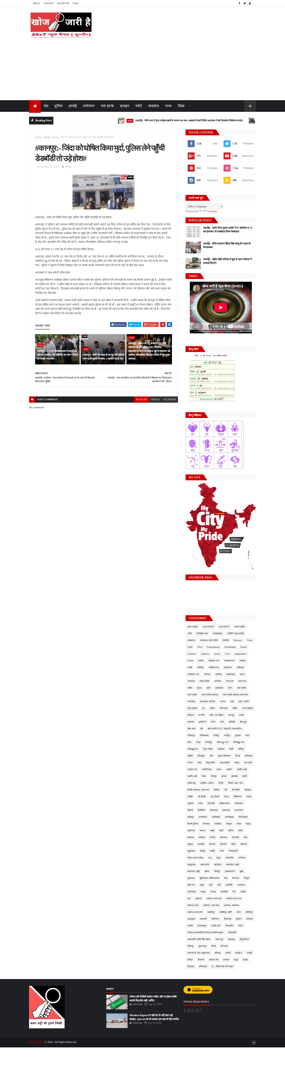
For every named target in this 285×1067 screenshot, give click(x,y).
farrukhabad (230, 647)
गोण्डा (198, 742)
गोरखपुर (208, 742)
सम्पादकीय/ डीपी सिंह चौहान (199, 939)
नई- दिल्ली (215, 796)
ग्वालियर (221, 749)
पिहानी (190, 810)
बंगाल (239, 823)
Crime (249, 640)
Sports (217, 654)
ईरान (230, 687)
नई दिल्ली (202, 796)
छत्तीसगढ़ (248, 755)
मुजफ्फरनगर (230, 871)
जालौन (229, 769)
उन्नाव (222, 701)
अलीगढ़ (218, 674)
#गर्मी (189, 633)
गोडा (247, 735)
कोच (222, 721)
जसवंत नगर (192, 769)
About (37, 3)
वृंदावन (238, 919)
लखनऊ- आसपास (231, 905)
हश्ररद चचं (213, 959)
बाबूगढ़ (190, 844)
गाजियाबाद (204, 735)
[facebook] (239, 3)
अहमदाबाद (230, 674)
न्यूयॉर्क (190, 803)
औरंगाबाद (224, 708)
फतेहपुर (190, 817)
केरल (213, 721)
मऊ (210, 857)
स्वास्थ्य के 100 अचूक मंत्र (198, 952)
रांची (219, 885)
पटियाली (211, 803)
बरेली (221, 830)
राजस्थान (241, 885)
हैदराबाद (190, 966)
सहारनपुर (219, 939)
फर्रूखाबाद (229, 817)
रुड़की (243, 891)
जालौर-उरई (192, 776)
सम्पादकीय (232, 932)
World (190, 660)
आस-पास (242, 681)
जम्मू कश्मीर (210, 762)
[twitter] (245, 3)
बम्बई (212, 830)
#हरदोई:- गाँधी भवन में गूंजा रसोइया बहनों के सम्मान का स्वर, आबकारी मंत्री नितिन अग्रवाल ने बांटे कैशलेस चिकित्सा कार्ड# (170, 120)
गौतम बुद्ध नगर (222, 742)
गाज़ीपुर (227, 735)
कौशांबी (232, 721)
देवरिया (217, 789)
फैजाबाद (206, 823)
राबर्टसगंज (191, 891)
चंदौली (190, 755)
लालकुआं (191, 919)
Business (238, 640)
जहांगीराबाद (207, 769)
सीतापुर (190, 946)
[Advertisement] (142, 71)
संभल (240, 925)
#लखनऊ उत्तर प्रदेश (209, 640)
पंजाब (200, 803)
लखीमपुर (211, 912)
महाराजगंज (204, 864)
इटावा (199, 687)
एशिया (212, 708)
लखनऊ (198, 898)
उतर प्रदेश (241, 687)
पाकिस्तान (239, 803)
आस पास (229, 681)
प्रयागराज (239, 810)
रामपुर (203, 891)
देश (46, 106)
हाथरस (226, 959)
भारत (222, 851)
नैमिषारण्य (238, 796)
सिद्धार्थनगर (244, 939)
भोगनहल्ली (233, 851)
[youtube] (250, 3)
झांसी (245, 776)
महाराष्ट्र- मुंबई (193, 871)
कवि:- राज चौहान (217, 715)
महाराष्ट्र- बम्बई (232, 864)
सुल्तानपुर (202, 946)
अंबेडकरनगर (229, 660)
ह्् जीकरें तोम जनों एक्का (222, 966)
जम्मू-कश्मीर (224, 762)
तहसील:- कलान (207, 783)
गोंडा (189, 742)
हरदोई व (238, 952)
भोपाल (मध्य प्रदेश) (195, 857)
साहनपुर (231, 939)
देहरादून (248, 789)
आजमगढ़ (191, 681)
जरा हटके (107, 106)
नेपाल (226, 796)
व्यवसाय (153, 106)
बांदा (245, 837)
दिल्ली (220, 783)
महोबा (207, 871)
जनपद (190, 762)
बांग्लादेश (235, 837)
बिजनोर (212, 844)
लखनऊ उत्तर (193, 905)
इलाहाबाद (219, 687)
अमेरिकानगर (214, 667)
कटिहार (190, 715)
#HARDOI (224, 626)
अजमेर (200, 660)
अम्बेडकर (240, 667)
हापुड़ (236, 959)
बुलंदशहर (191, 851)
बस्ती (240, 830)
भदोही (212, 851)
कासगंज (190, 721)
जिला (181, 106)
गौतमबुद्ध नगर (238, 742)
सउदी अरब (215, 925)
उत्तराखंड (191, 701)
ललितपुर (249, 912)
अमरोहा (242, 660)
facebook (169, 399)
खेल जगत (191, 728)
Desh (199, 647)
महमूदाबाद (191, 864)
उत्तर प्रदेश (192, 694)
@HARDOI (208, 626)
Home (38, 137)
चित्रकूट (201, 755)
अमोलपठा (228, 667)
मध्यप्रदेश (229, 857)
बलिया (230, 830)
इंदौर (209, 687)
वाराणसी (203, 919)
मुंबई (241, 871)
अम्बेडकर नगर (193, 674)
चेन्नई (237, 755)
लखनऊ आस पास (214, 898)
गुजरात (238, 735)
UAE (227, 654)
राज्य (168, 106)
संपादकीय (229, 925)
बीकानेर (244, 844)
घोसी (231, 749)
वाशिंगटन (215, 919)
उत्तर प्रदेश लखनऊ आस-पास (235, 694)
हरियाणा (201, 959)
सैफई (213, 946)
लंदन (239, 912)
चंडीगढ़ (241, 749)
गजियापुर (191, 735)
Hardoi (243, 647)
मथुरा (218, 857)
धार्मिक (190, 796)
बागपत (212, 837)
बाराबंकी (201, 844)
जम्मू (199, 762)
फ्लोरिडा (218, 823)
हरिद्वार (190, 959)
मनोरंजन (89, 106)
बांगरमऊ (223, 837)
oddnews (205, 654)
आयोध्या (217, 681)
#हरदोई (226, 640)
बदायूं (248, 823)
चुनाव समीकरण (224, 755)
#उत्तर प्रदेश (239, 626)
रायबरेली (224, 891)
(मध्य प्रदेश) (192, 626)
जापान (219, 769)
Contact (49, 3)
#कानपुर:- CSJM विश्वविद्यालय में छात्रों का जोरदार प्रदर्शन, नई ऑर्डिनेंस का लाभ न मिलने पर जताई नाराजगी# (57, 355)
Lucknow (191, 654)
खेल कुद (243, 721)
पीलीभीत (201, 810)
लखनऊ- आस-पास (211, 905)
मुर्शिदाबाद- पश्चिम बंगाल (209, 878)
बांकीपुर (202, 837)
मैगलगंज (235, 878)
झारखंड (234, 776)
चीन (211, 755)
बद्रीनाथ (191, 830)
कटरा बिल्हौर (247, 708)
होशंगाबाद (203, 966)
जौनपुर (214, 776)
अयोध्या (207, 674)
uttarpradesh (240, 654)
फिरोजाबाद (243, 817)
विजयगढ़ (227, 919)
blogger (141, 399)
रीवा (234, 891)
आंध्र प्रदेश (204, 681)
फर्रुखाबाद (216, 817)
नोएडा (248, 796)
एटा (203, 708)
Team (75, 3)
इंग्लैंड (189, 687)
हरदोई (73, 106)
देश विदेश (236, 789)
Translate (212, 211)
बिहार (233, 844)
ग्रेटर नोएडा (208, 749)
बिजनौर (223, 844)
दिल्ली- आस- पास (235, 783)
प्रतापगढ (213, 810)
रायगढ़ (213, 891)
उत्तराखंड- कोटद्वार (207, 701)
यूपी (210, 885)
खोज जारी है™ (36, 1042)
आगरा (242, 674)
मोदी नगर (191, 885)
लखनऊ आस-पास (233, 898)
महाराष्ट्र (217, 864)
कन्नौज (202, 715)
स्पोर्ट (138, 106)
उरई (232, 701)
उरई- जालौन (243, 701)
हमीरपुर (218, 952)
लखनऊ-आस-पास (195, 912)
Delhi (190, 647)
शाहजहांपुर (202, 925)
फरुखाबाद (203, 817)
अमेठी (189, 667)
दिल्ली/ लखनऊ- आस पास (198, 789)
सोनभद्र (224, 946)
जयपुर (236, 762)
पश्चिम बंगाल (224, 803)
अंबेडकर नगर (213, 660)
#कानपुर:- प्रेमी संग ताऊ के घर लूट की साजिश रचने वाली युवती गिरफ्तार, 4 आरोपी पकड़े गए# (103, 356)
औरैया (235, 708)
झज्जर (224, 776)
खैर (201, 728)
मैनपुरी (246, 878)
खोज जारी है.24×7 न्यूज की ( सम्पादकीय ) (225, 728)
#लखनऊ (191, 640)
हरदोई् (249, 952)
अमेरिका (200, 667)
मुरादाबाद (191, 878)
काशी (241, 715)
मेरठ (225, 878)
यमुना (202, 885)
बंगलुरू (229, 823)
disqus (155, 399)
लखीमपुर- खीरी (225, 912)
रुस (188, 898)
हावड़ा (245, 959)
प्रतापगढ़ (226, 810)
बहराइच (190, 837)
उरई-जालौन (192, 708)
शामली (190, 925)
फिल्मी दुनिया (192, 823)
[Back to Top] (254, 1043)
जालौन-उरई (242, 769)
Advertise (63, 3)
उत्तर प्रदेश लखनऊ (210, 694)
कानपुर (47, 137)
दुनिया (58, 106)
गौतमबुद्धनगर (192, 749)
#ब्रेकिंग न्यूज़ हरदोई (235, 633)
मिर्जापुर (217, 871)
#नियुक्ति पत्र (202, 633)
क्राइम (124, 106)
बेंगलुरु (202, 851)
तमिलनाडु (191, 783)
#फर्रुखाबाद (217, 633)
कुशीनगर (202, 721)
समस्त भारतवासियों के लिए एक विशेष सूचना (205, 932)
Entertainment (213, 647)
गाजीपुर (216, 735)
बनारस (202, 830)
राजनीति (228, 885)
